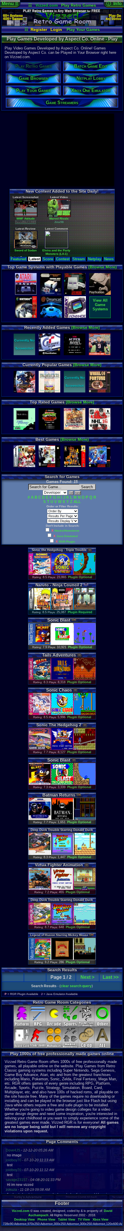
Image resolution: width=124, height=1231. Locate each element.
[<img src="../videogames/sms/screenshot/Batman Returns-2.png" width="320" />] (84, 819)
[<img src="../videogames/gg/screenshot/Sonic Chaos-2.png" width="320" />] (84, 714)
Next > (87, 977)
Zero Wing (36, 223)
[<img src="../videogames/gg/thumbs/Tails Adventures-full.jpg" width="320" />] (39, 679)
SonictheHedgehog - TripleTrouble (59, 550)
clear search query (76, 986)
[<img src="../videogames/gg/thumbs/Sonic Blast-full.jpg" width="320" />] (39, 784)
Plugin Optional (80, 577)
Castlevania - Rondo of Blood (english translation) (70, 257)
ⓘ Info (114, 3)
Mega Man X (36, 253)
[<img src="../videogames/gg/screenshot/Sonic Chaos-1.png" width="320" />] (62, 714)
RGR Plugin (67, 541)
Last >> (111, 977)
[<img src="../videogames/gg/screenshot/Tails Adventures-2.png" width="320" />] (84, 679)
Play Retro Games (78, 5)
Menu (10, 3)
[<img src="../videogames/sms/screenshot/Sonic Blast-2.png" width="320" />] (84, 644)
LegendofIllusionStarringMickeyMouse (59, 935)
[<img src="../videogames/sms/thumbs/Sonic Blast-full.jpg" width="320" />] (39, 644)
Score (48, 259)
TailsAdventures (59, 655)
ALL (77, 502)
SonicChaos (59, 690)
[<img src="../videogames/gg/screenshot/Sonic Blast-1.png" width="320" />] (62, 784)
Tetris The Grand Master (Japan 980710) (105, 225)
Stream (78, 259)
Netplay (94, 259)
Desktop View (24, 1219)
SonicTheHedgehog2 (58, 725)
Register (39, 29)
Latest (34, 259)
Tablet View (66, 1219)
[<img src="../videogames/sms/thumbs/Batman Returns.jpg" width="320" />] (39, 819)
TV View (84, 1219)
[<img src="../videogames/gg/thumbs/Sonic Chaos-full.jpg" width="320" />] (39, 714)
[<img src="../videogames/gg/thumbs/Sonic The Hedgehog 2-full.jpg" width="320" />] (39, 749)
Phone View (46, 1219)
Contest (62, 259)
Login (56, 29)
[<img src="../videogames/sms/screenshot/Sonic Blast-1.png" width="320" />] (62, 644)
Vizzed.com (46, 5)
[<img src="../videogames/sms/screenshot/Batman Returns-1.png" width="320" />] (62, 819)
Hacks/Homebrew (67, 530)
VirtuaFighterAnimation (59, 865)
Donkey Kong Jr (104, 253)
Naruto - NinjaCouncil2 (58, 585)
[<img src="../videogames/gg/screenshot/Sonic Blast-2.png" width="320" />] (84, 784)
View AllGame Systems (100, 304)
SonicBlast (58, 620)
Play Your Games (83, 29)
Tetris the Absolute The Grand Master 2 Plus (70, 225)
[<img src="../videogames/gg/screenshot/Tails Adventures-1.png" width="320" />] (62, 679)
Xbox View (100, 1219)
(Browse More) (102, 267)
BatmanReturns (58, 795)
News (109, 259)
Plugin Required (80, 612)
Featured (18, 259)
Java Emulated (67, 536)
